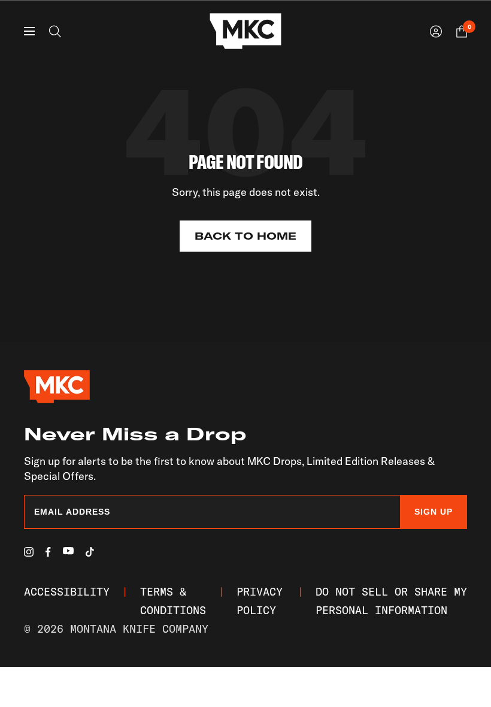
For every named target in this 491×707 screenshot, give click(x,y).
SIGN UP (433, 511)
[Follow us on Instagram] (29, 552)
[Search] (55, 31)
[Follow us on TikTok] (90, 552)
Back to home (245, 236)
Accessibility (67, 592)
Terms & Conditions (173, 601)
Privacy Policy (260, 601)
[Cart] (461, 31)
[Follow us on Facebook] (48, 552)
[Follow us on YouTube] (68, 551)
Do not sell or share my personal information (391, 601)
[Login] (436, 31)
